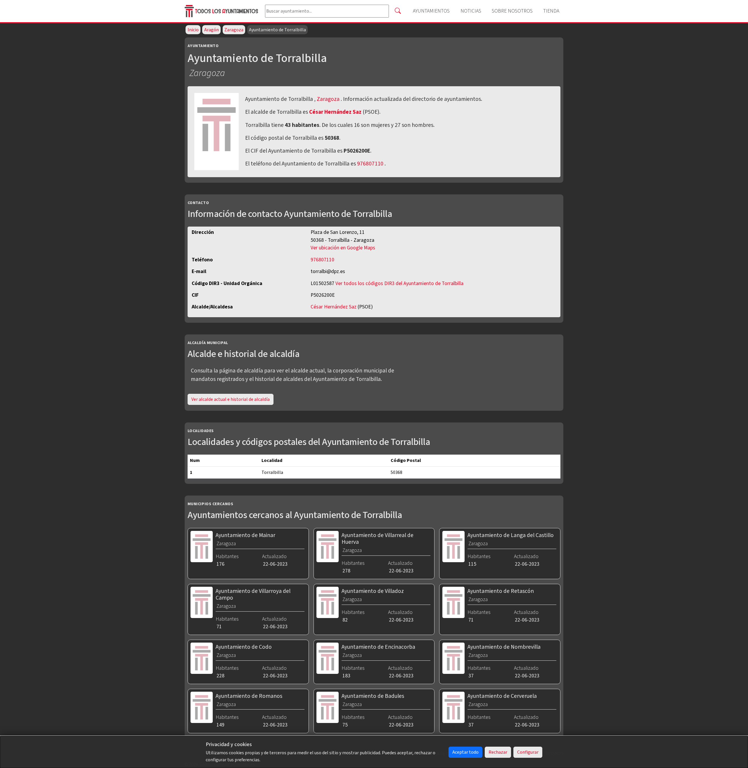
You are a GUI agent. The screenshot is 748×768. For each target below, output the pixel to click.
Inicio (193, 30)
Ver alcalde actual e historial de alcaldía (230, 399)
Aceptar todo (465, 752)
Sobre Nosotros (512, 11)
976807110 (370, 164)
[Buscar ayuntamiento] (397, 11)
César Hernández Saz (336, 112)
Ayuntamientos (431, 11)
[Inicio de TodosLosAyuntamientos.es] (222, 11)
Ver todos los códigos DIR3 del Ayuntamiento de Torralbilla (399, 283)
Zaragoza (233, 30)
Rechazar (498, 752)
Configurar (528, 752)
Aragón (211, 30)
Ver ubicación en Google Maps (343, 247)
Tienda (551, 11)
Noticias (470, 11)
